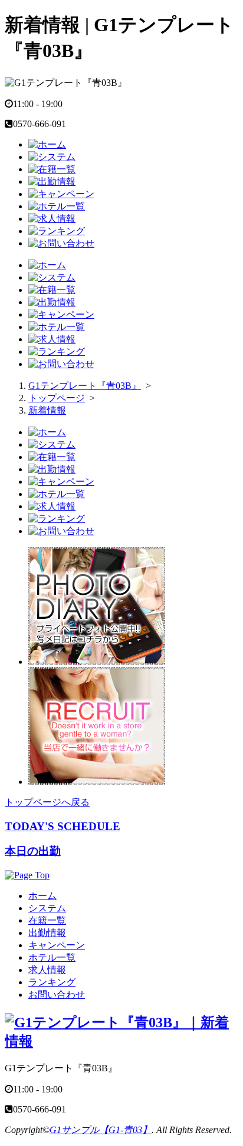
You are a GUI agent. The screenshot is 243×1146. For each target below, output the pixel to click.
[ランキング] (56, 231)
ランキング (51, 982)
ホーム (42, 896)
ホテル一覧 (51, 957)
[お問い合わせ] (61, 243)
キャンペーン (56, 945)
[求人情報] (51, 219)
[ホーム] (47, 144)
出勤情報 (47, 933)
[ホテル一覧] (56, 206)
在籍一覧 (47, 920)
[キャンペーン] (61, 194)
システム (47, 908)
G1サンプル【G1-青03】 (101, 1130)
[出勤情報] (51, 181)
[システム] (51, 157)
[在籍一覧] (51, 169)
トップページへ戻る (47, 802)
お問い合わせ (56, 995)
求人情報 (47, 970)
